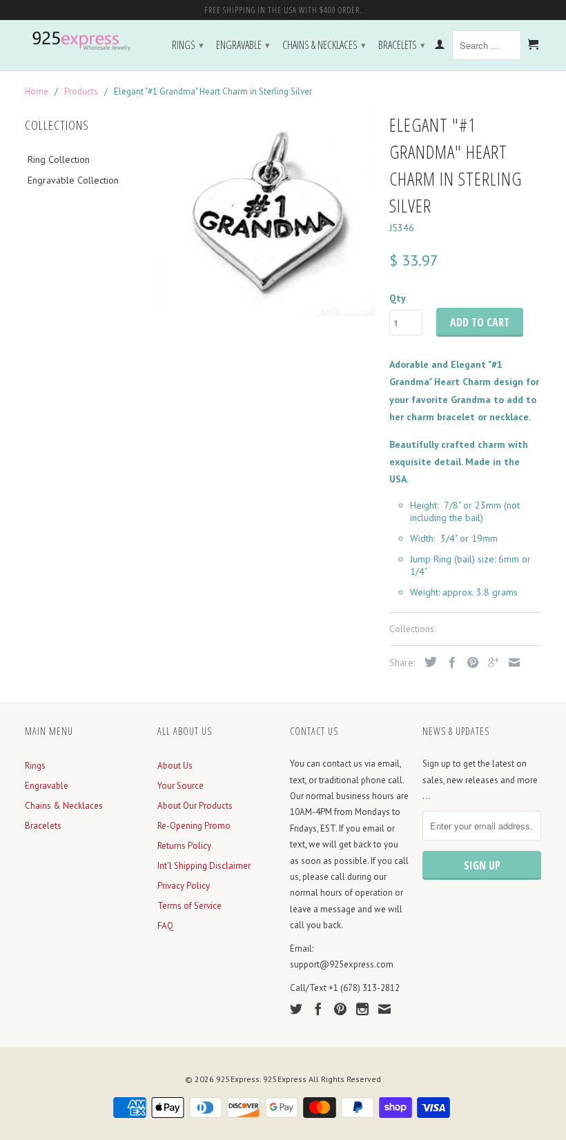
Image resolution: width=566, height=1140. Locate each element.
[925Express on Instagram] (362, 1009)
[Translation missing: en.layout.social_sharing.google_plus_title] (490, 662)
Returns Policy (184, 846)
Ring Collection (59, 159)
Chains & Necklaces (324, 44)
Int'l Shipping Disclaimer (204, 866)
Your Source (180, 786)
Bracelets (401, 44)
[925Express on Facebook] (318, 1009)
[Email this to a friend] (511, 662)
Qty (397, 298)
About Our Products (195, 806)
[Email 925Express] (384, 1009)
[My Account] (439, 47)
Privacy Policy (183, 886)
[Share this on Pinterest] (469, 662)
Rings (188, 44)
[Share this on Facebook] (449, 662)
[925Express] (84, 41)
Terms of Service (189, 906)
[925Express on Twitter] (296, 1009)
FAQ (165, 926)
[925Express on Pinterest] (340, 1009)
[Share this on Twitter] (427, 662)
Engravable (243, 44)
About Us (175, 766)
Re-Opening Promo (194, 826)
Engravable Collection (73, 180)
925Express (238, 1079)
